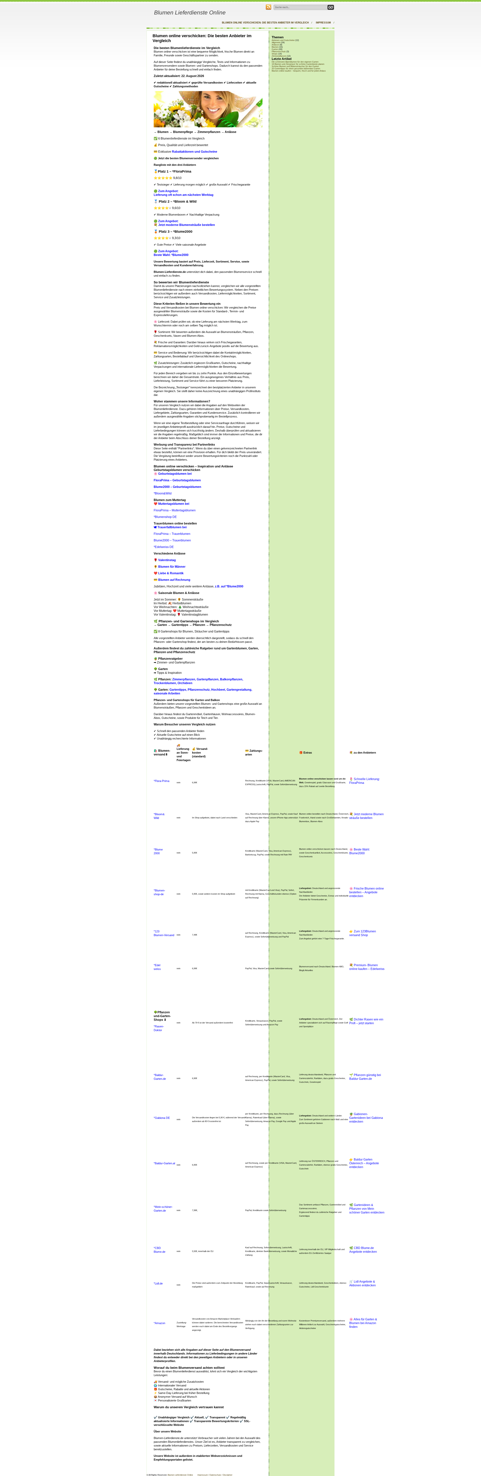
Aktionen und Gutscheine (283, 40)
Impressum (323, 22)
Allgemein (276, 42)
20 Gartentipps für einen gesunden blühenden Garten (296, 68)
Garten (275, 49)
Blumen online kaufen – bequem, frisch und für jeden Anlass (299, 71)
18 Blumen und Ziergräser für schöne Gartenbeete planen (298, 64)
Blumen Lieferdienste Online (190, 12)
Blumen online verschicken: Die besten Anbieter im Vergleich (265, 22)
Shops (275, 54)
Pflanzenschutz (279, 51)
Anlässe (275, 45)
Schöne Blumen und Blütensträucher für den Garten (295, 66)
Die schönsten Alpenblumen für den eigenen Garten (295, 62)
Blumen (275, 47)
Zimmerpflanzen (279, 56)
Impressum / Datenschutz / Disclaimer (214, 1475)
